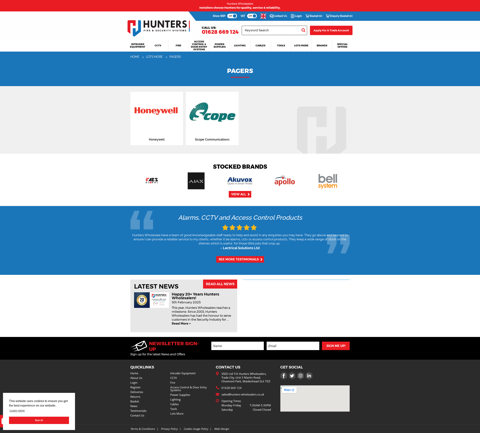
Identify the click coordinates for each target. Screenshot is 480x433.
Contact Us (280, 15)
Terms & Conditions (142, 429)
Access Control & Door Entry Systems (188, 388)
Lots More (176, 413)
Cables (174, 404)
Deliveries (136, 392)
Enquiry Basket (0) (340, 15)
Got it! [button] (39, 420)
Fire (172, 382)
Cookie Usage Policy (196, 429)
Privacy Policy (169, 429)
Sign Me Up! (335, 346)
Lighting (175, 399)
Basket (134, 401)
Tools (173, 409)
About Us (136, 378)
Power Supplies (180, 395)
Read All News (220, 284)
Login (298, 15)
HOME (135, 57)
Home (134, 373)
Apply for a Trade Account (331, 30)
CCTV (173, 378)
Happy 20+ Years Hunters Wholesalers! (195, 296)
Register (135, 387)
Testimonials (138, 411)
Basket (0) (315, 15)
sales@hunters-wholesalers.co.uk (242, 394)
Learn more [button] (17, 410)
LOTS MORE (155, 57)
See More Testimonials (239, 259)
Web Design (221, 429)
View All (238, 194)
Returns (135, 396)
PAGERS (175, 57)
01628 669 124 (220, 32)
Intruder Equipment (183, 373)
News (133, 406)
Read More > (181, 323)
